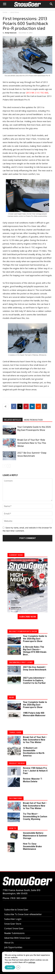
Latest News (14, 12)
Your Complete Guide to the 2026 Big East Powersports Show (35, 639)
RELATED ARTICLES (12, 420)
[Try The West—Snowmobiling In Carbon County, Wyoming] (13, 817)
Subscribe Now (27, 616)
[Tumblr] (44, 406)
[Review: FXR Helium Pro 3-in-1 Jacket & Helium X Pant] (14, 771)
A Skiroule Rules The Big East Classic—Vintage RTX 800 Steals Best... (34, 651)
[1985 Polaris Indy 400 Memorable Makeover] (14, 715)
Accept (9, 967)
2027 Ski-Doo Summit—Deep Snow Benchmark (34, 668)
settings (31, 962)
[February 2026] (27, 585)
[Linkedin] (32, 406)
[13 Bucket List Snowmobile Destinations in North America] (14, 751)
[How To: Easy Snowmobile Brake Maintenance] (11, 847)
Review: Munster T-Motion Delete (32, 780)
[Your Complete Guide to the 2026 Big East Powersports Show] (9, 430)
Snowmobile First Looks (21, 662)
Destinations (15, 798)
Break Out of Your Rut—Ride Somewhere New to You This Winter (31, 442)
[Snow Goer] (27, 4)
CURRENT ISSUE (16, 555)
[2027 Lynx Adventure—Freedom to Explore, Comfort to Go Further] (14, 680)
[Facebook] (13, 406)
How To (12, 828)
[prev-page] (4, 466)
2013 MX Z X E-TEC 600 (37, 92)
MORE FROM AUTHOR (33, 420)
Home (5, 12)
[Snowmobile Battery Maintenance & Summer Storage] (14, 836)
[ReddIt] (38, 406)
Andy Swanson (11, 33)
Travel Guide (15, 732)
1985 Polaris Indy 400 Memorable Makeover (34, 714)
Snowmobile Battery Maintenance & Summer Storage (35, 835)
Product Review (17, 763)
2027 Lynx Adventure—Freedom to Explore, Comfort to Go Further (34, 680)
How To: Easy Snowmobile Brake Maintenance (32, 846)
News (11, 697)
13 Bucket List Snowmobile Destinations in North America (33, 752)
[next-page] (8, 466)
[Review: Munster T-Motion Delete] (13, 782)
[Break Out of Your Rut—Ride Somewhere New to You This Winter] (9, 442)
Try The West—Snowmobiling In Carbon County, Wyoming (35, 816)
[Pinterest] (26, 406)
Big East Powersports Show (23, 631)
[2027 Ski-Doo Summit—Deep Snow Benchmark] (9, 455)
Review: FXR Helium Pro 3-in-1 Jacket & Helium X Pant (35, 770)
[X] (20, 406)
